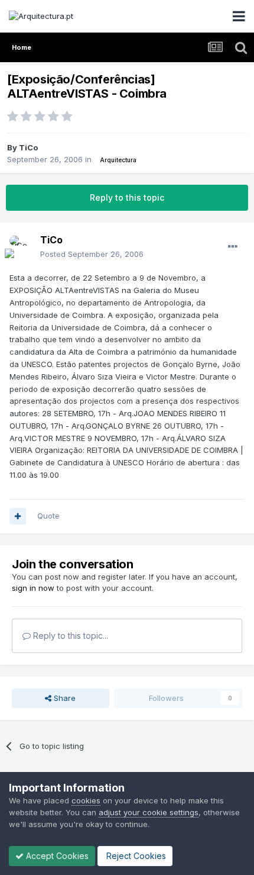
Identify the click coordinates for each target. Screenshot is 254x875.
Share (63, 698)
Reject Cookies (135, 856)
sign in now (33, 588)
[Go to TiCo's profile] (21, 247)
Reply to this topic (127, 197)
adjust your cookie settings (148, 812)
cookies (85, 800)
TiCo (28, 147)
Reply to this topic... (69, 635)
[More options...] (233, 247)
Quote (48, 515)
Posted (92, 254)
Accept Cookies (56, 856)
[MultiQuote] (17, 516)
